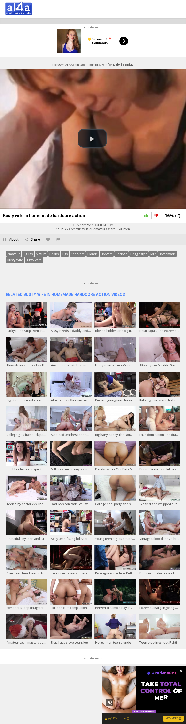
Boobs (54, 254)
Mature (41, 254)
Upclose (121, 254)
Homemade (167, 254)
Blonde (92, 254)
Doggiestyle (138, 254)
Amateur (13, 254)
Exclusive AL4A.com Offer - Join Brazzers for (93, 65)
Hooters (107, 254)
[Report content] (58, 239)
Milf (153, 254)
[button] (92, 138)
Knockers (78, 254)
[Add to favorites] (48, 239)
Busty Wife (15, 260)
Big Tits (28, 254)
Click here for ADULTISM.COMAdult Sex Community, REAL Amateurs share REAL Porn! (93, 227)
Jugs (65, 254)
